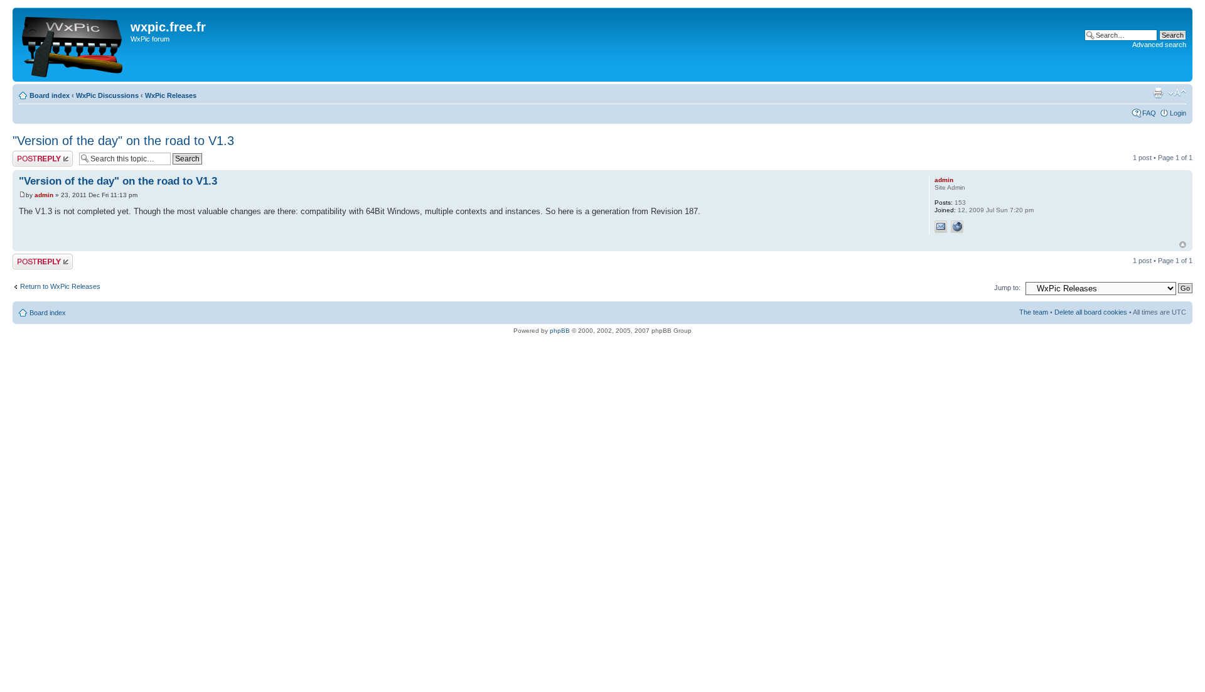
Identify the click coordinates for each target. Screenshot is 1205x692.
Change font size (1177, 93)
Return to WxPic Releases (60, 286)
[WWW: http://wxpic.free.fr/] (957, 226)
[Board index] (73, 44)
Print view (1158, 93)
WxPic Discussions (107, 95)
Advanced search (1159, 44)
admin (44, 195)
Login (1178, 113)
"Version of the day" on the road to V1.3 (123, 141)
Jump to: (1007, 287)
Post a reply (31, 154)
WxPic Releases (170, 95)
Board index (49, 95)
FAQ (1149, 113)
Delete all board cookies (1090, 312)
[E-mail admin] (941, 226)
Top (1182, 244)
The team (1033, 312)
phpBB (560, 330)
